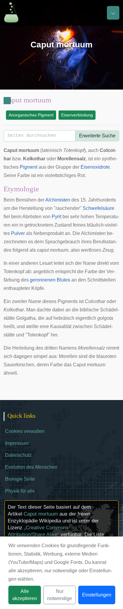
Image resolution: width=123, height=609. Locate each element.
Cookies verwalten (24, 431)
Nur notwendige (59, 595)
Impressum (16, 443)
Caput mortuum (41, 514)
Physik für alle (20, 490)
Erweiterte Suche (97, 135)
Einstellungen (96, 594)
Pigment (28, 167)
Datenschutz (18, 455)
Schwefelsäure (98, 208)
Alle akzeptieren (24, 595)
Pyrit (56, 216)
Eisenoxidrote (95, 167)
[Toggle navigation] (113, 13)
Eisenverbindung (77, 115)
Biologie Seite (20, 479)
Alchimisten (57, 199)
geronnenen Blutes (50, 279)
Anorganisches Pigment (31, 115)
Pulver (18, 233)
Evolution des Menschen (31, 467)
